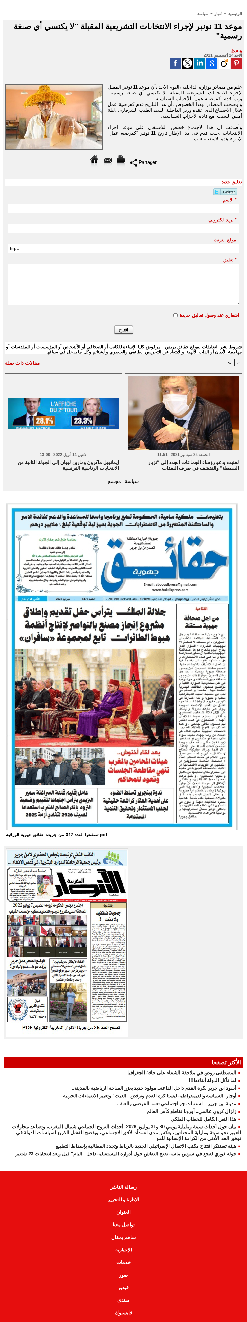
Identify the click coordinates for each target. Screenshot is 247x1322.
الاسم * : (231, 199)
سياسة (202, 14)
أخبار (218, 14)
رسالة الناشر (123, 1187)
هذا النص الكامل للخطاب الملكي (203, 1119)
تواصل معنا (124, 1224)
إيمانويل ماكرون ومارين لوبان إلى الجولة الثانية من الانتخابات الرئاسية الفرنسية (68, 465)
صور (123, 1275)
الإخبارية (123, 1249)
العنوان (123, 1212)
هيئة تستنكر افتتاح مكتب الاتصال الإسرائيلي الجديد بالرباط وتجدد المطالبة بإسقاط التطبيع (146, 1146)
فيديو (123, 1287)
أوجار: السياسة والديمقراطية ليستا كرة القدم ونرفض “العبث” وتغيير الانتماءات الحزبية (149, 1095)
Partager (147, 162)
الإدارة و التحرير (123, 1199)
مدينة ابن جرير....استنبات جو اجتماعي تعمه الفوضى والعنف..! (174, 1103)
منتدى (123, 1300)
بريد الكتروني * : (223, 219)
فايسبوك (123, 1312)
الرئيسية (235, 14)
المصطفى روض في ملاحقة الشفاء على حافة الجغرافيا (181, 1072)
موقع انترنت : (226, 239)
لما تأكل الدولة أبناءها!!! (212, 1080)
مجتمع (114, 481)
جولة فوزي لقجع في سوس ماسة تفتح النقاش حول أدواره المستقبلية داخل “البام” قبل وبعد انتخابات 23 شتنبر (125, 1153)
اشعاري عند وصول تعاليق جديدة (209, 315)
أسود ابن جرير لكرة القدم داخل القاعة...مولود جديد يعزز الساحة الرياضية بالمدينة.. (154, 1088)
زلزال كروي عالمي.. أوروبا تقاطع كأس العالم (191, 1111)
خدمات (123, 1262)
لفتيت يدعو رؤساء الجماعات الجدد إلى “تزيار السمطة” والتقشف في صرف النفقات (193, 465)
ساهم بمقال (123, 1237)
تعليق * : (231, 259)
